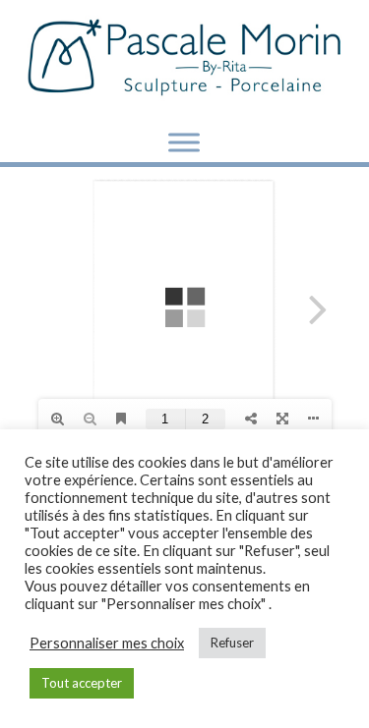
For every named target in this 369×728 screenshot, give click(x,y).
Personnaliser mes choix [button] (107, 643)
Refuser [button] (232, 642)
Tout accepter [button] (81, 683)
